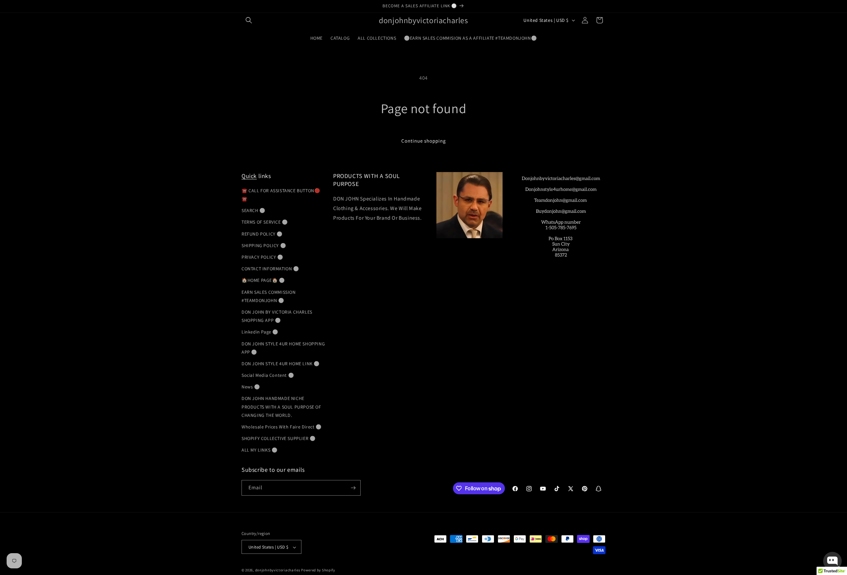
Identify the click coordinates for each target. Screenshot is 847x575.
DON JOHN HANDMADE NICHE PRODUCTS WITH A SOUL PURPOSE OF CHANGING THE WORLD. (281, 406)
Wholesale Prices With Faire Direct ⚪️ (282, 426)
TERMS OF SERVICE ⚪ (265, 222)
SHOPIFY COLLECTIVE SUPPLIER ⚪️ (278, 438)
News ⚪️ (251, 386)
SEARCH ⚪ (253, 210)
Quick (249, 176)
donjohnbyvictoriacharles (277, 570)
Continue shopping (423, 141)
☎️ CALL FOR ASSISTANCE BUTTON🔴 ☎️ (281, 194)
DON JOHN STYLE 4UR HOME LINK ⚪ (281, 363)
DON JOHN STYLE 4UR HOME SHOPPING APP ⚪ (283, 347)
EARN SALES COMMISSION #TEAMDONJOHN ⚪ (269, 296)
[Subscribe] (353, 488)
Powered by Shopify (318, 570)
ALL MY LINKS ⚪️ (259, 450)
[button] (249, 20)
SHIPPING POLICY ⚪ (264, 245)
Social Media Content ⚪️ (268, 375)
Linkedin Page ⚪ (260, 331)
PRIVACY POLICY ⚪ (262, 257)
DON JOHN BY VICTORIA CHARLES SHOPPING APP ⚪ (277, 316)
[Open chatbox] (832, 561)
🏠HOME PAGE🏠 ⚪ (263, 280)
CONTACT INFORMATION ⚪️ (270, 268)
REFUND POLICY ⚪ (262, 234)
